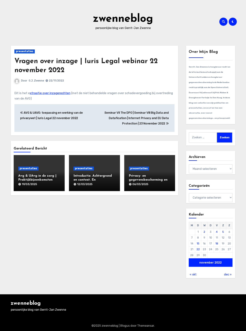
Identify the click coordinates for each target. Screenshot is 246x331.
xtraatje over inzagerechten (50, 93)
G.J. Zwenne (36, 80)
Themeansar (145, 325)
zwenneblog (123, 19)
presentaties (24, 51)
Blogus (125, 325)
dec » (228, 274)
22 (198, 249)
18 (216, 243)
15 (198, 243)
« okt (193, 274)
